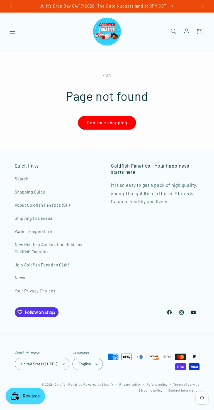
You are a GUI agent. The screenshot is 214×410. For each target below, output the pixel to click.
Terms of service (186, 384)
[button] (12, 31)
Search (22, 178)
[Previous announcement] (11, 6)
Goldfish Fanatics (68, 384)
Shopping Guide (30, 191)
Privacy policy (130, 384)
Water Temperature (33, 231)
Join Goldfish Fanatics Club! (42, 264)
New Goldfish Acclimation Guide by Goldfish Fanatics (48, 248)
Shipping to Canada (34, 218)
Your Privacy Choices (35, 290)
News (20, 277)
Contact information (184, 390)
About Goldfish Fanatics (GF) (42, 205)
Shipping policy (150, 390)
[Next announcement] (203, 6)
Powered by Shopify (98, 384)
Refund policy (157, 384)
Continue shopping (107, 122)
